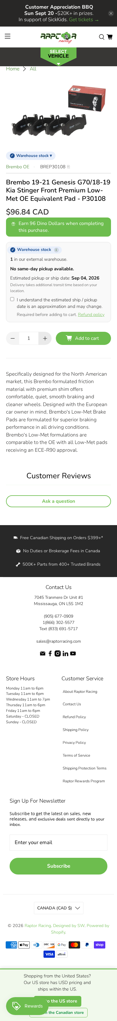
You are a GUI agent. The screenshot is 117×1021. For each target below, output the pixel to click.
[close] (111, 13)
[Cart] (109, 37)
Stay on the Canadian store (58, 1012)
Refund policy (91, 314)
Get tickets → (84, 19)
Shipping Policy (75, 729)
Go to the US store (57, 1001)
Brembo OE (17, 167)
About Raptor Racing (80, 691)
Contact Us (72, 704)
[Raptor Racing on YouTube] (73, 655)
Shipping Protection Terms (84, 768)
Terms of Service (76, 755)
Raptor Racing (38, 926)
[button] (58, 56)
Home (13, 68)
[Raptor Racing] (58, 37)
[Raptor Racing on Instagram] (58, 655)
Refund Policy (74, 716)
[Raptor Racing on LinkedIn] (65, 655)
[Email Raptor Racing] (43, 655)
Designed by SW (69, 926)
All (33, 68)
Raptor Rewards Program (84, 781)
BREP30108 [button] (52, 167)
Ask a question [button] (58, 501)
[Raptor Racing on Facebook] (50, 655)
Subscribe (58, 866)
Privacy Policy (74, 742)
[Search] (102, 37)
